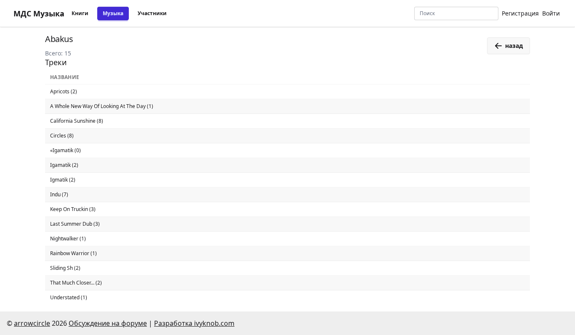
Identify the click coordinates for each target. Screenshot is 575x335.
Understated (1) (68, 297)
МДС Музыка (38, 13)
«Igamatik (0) (65, 150)
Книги (80, 13)
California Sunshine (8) (76, 120)
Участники (152, 13)
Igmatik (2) (62, 179)
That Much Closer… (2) (76, 282)
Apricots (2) (63, 91)
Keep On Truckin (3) (73, 209)
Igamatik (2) (64, 165)
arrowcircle (32, 323)
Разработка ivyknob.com (194, 323)
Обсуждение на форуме (108, 323)
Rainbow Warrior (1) (73, 253)
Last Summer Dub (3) (75, 223)
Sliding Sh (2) (65, 268)
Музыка (113, 13)
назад (514, 46)
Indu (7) (59, 194)
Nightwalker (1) (68, 238)
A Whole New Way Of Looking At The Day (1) (101, 106)
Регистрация (520, 13)
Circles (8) (62, 135)
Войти (551, 13)
